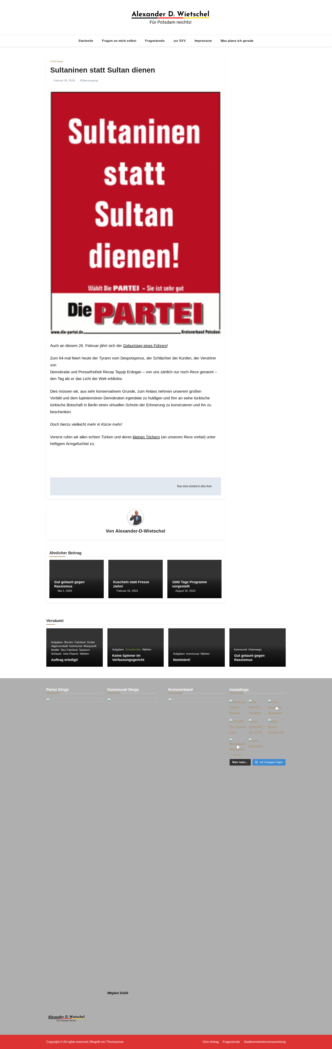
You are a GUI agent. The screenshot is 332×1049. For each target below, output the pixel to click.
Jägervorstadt (59, 646)
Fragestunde (155, 40)
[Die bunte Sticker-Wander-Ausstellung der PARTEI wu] (238, 708)
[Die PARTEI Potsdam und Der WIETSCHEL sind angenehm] (257, 708)
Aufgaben (57, 642)
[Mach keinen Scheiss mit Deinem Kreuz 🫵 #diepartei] (277, 727)
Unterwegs (56, 61)
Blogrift (95, 1041)
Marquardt (90, 646)
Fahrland (80, 642)
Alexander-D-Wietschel (140, 531)
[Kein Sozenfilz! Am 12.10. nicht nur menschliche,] (257, 727)
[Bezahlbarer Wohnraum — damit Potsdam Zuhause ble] (238, 747)
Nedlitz (55, 649)
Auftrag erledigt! (64, 660)
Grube (91, 642)
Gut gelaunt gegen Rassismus (69, 584)
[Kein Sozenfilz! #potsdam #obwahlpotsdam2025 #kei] (277, 708)
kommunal (75, 646)
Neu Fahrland (69, 649)
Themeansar (114, 1041)
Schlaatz (56, 653)
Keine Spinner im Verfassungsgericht (128, 658)
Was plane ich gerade (237, 40)
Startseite (86, 40)
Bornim (68, 642)
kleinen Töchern (146, 437)
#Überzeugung (89, 80)
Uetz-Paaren (70, 653)
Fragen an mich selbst (119, 40)
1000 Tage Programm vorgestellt (189, 584)
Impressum (204, 40)
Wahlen (84, 653)
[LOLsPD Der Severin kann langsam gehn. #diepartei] (238, 727)
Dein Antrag (211, 1041)
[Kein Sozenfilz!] (257, 747)
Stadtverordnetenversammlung (265, 1041)
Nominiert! (181, 660)
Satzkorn (84, 649)
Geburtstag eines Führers (145, 346)
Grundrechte (133, 649)
